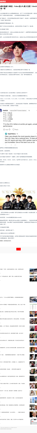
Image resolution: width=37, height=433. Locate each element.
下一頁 (18, 249)
